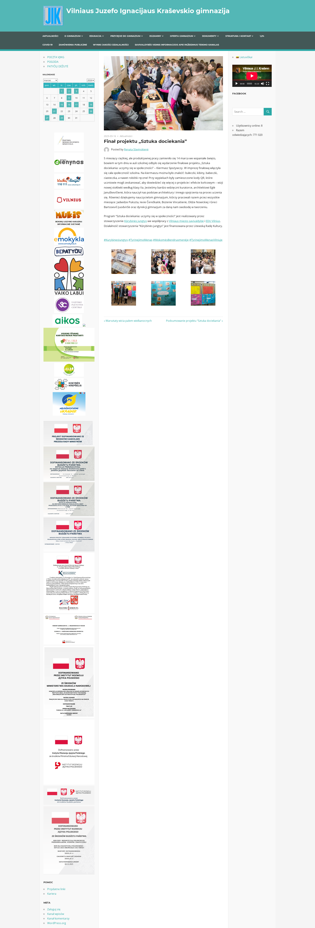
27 (47, 117)
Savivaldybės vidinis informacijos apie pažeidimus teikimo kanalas (177, 45)
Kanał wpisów (55, 914)
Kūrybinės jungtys (135, 221)
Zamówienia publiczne (73, 45)
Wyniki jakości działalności (111, 45)
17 (76, 104)
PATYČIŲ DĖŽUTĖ (57, 66)
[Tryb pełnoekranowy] (267, 83)
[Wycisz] (262, 83)
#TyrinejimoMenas (140, 240)
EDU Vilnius (213, 221)
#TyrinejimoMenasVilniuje (205, 240)
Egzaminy (155, 36)
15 (62, 104)
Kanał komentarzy (58, 918)
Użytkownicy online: (248, 125)
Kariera (51, 893)
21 (54, 111)
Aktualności (50, 36)
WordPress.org (56, 923)
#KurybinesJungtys (116, 240)
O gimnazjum (72, 36)
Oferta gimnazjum (181, 36)
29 (62, 117)
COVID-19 (47, 45)
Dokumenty (209, 36)
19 (91, 104)
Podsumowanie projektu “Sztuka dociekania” (193, 321)
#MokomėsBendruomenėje (171, 240)
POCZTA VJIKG (55, 57)
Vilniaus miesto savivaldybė (186, 221)
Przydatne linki (56, 889)
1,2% (262, 36)
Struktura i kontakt (238, 36)
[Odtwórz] (236, 83)
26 (91, 111)
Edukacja (95, 36)
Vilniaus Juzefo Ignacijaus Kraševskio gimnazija (148, 11)
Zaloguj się (53, 909)
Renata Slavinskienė (136, 149)
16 (69, 104)
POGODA (52, 62)
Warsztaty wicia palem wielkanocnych (128, 321)
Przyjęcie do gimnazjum (125, 36)
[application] (252, 76)
